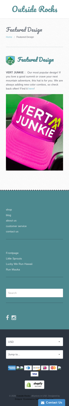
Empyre (18, 399)
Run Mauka (13, 269)
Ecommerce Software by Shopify (38, 399)
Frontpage (12, 252)
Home (9, 37)
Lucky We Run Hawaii (19, 263)
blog (8, 215)
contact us (12, 231)
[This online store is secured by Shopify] (34, 384)
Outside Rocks (34, 8)
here (31, 88)
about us (11, 220)
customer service (16, 226)
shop (9, 209)
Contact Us (53, 402)
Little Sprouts (14, 258)
